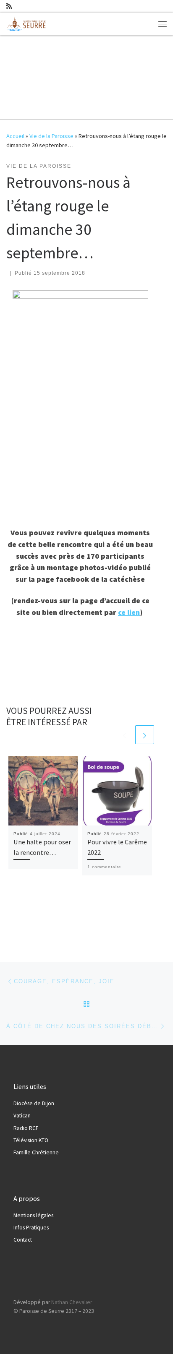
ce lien (129, 612)
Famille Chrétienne (36, 1152)
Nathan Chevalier (71, 1302)
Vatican (22, 1115)
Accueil (15, 136)
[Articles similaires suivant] (144, 734)
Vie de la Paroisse (51, 136)
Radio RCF (25, 1128)
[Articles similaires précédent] (124, 734)
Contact (22, 1239)
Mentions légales (33, 1215)
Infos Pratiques (31, 1227)
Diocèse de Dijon (33, 1103)
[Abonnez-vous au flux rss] (9, 6)
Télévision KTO (30, 1140)
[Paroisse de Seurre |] (27, 23)
